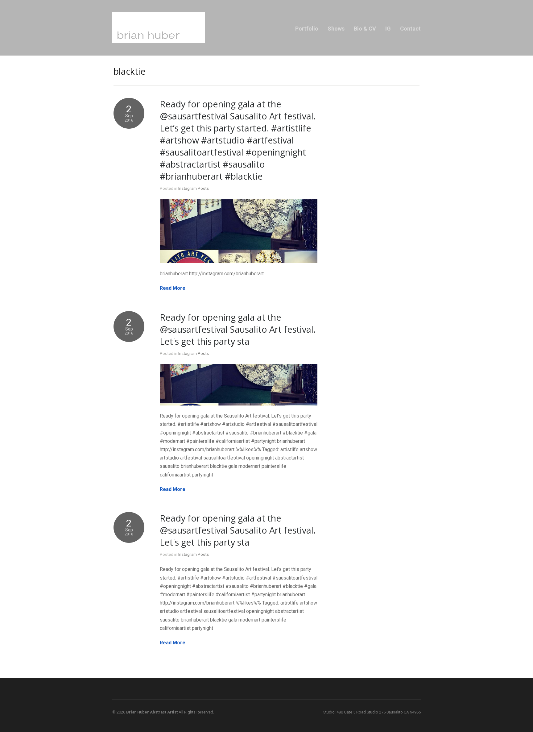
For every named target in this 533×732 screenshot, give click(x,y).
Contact (410, 28)
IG (388, 28)
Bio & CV (365, 28)
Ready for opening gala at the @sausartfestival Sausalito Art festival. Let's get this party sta (238, 329)
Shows (336, 28)
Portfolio (306, 28)
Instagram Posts (193, 188)
